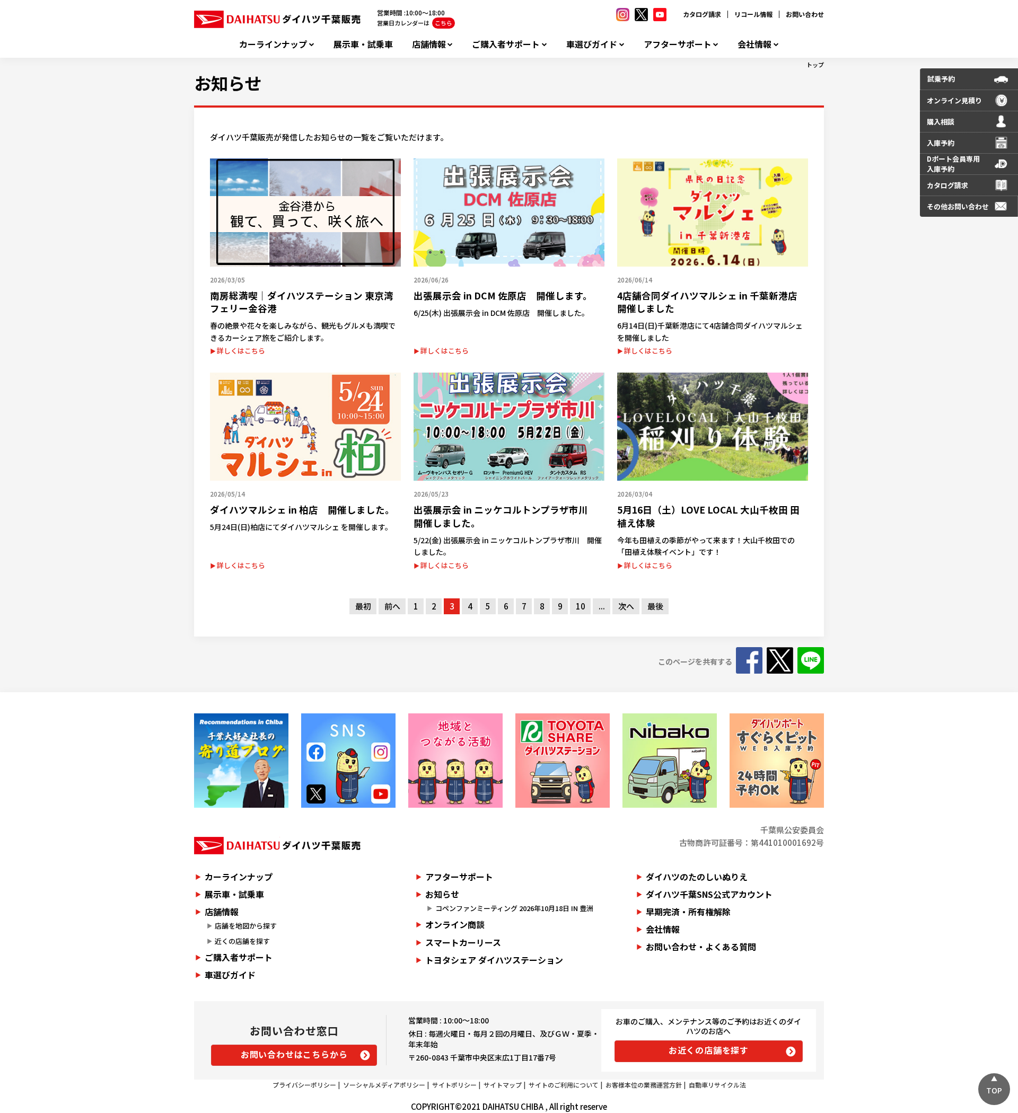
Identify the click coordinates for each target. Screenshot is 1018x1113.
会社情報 (754, 44)
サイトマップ (503, 1084)
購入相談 (940, 122)
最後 (655, 606)
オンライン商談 (455, 924)
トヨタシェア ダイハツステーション (494, 959)
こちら (443, 23)
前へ (392, 606)
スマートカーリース (463, 942)
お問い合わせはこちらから (294, 1054)
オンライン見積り (954, 100)
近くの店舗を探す (242, 941)
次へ (626, 606)
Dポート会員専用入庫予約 (953, 164)
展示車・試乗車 (363, 44)
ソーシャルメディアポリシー (384, 1084)
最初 (363, 606)
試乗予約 (941, 79)
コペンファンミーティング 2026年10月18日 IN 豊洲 (514, 908)
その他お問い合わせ (958, 206)
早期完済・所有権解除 (688, 911)
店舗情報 (429, 44)
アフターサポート (678, 44)
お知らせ (227, 82)
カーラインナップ (273, 44)
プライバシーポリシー (304, 1084)
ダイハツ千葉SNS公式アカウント (709, 894)
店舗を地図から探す (246, 926)
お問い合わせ (805, 14)
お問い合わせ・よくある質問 (701, 946)
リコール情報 (753, 14)
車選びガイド (591, 44)
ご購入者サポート (506, 44)
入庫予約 (940, 143)
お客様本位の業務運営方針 (643, 1084)
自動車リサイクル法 (717, 1084)
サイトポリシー (454, 1084)
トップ (815, 64)
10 (580, 606)
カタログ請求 (702, 14)
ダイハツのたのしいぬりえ (697, 876)
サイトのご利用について (564, 1084)
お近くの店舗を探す (709, 1050)
